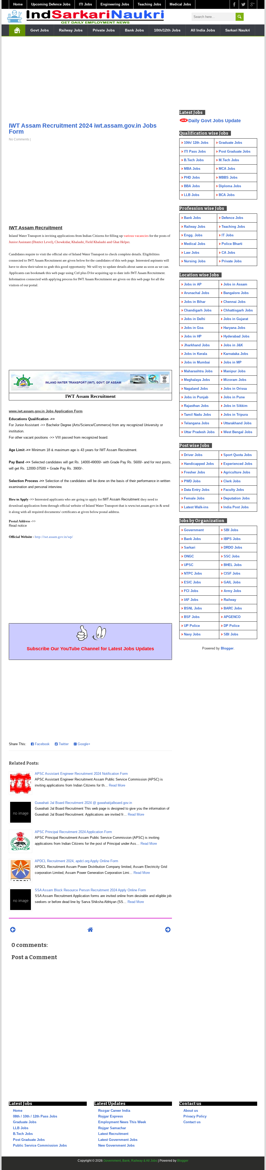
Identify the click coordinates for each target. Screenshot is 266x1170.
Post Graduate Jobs (29, 1140)
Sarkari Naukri (237, 30)
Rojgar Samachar (112, 1128)
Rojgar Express (110, 1116)
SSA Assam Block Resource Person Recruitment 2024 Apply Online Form (90, 890)
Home (18, 4)
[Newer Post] (13, 929)
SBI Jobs (231, 530)
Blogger (227, 648)
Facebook (42, 744)
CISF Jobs (232, 573)
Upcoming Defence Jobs (50, 4)
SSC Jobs (232, 556)
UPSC (188, 565)
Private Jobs (104, 30)
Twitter (63, 744)
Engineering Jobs (115, 4)
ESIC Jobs (192, 582)
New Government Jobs (116, 1145)
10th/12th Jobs (167, 30)
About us (190, 1111)
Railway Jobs (71, 30)
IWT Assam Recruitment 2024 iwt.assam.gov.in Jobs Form (83, 128)
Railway (230, 600)
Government (194, 530)
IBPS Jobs (232, 539)
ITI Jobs (85, 4)
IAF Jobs (191, 600)
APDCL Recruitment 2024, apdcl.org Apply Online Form (76, 861)
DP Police (232, 626)
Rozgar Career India (114, 1111)
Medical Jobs (180, 4)
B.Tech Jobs (23, 1134)
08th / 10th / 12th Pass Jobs (35, 1116)
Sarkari (189, 547)
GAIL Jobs (232, 582)
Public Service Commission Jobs (40, 1145)
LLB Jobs (20, 1128)
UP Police (192, 626)
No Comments (19, 139)
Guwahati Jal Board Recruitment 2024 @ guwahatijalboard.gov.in (83, 803)
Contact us (192, 1122)
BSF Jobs (192, 617)
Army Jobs (232, 591)
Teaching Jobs (149, 4)
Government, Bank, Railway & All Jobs (130, 1160)
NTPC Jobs (193, 573)
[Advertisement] (90, 80)
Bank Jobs (134, 30)
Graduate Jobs (24, 1122)
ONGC (189, 556)
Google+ (83, 744)
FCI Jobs (191, 591)
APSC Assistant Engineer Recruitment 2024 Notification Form (81, 774)
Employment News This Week (122, 1122)
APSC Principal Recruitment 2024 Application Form (73, 832)
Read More (117, 785)
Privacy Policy (195, 1116)
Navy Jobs (192, 634)
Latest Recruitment (113, 1134)
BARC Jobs (233, 608)
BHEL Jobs (233, 565)
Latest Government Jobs (117, 1140)
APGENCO (232, 617)
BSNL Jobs (193, 608)
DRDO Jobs (233, 547)
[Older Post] (168, 929)
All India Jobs (203, 30)
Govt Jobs (39, 30)
